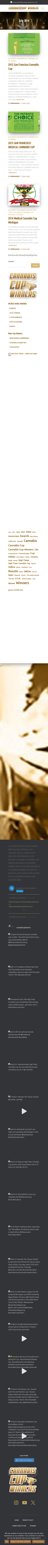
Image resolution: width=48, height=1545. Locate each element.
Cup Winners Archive (24, 210)
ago (25, 103)
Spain (10, 575)
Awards (24, 535)
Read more (20, 99)
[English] (14, 255)
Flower (27, 557)
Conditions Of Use (19, 1526)
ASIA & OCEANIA (15, 322)
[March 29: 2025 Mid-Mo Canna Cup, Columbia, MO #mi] (24, 1208)
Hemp (15, 560)
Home (17, 1520)
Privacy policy (38, 1541)
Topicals (11, 578)
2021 (13, 532)
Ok (7, 1541)
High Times (23, 560)
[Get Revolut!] (24, 751)
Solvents (34, 571)
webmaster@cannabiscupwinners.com (25, 2)
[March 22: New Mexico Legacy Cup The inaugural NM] (24, 1306)
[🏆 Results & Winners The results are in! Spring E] (24, 1371)
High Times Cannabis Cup (19, 563)
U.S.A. (18, 578)
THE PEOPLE (14, 347)
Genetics (34, 557)
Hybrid (33, 563)
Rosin (21, 572)
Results (13, 571)
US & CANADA (14, 313)
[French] (17, 255)
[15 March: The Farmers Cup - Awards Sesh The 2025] (24, 1403)
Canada (20, 541)
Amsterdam (13, 536)
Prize (30, 567)
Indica (11, 567)
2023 (23, 532)
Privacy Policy (28, 1520)
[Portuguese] (32, 255)
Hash (10, 560)
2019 (9, 532)
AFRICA (12, 326)
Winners (22, 583)
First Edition (20, 557)
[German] (21, 255)
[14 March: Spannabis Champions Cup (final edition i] (24, 1436)
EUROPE (12, 308)
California (12, 541)
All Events (12, 58)
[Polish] (28, 255)
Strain (23, 575)
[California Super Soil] (24, 620)
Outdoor (24, 567)
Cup (32, 553)
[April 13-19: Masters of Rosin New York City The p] (24, 981)
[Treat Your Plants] (24, 440)
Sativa (27, 571)
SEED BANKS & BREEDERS (19, 338)
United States (26, 578)
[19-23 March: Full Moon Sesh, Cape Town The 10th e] (24, 1241)
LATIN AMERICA (15, 317)
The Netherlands (33, 575)
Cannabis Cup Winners (21, 549)
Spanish (17, 575)
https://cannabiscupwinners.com (21, 906)
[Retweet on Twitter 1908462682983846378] (14, 910)
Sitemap (33, 1526)
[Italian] (25, 255)
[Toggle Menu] (43, 9)
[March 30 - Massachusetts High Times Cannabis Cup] (24, 1078)
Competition (13, 553)
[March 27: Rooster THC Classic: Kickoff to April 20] (24, 1273)
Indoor (18, 567)
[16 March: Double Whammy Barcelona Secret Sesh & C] (24, 1338)
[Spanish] (36, 255)
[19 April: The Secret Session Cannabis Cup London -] (24, 948)
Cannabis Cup (16, 545)
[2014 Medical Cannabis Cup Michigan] (24, 195)
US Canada (12, 61)
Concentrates (24, 553)
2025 (34, 532)
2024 (28, 532)
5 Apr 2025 (30, 898)
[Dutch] (10, 255)
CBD (36, 549)
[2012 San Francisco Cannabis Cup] (24, 43)
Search (11, 261)
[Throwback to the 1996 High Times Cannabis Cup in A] (24, 1013)
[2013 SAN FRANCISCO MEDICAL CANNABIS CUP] (24, 122)
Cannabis (30, 540)
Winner (11, 583)
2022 (18, 532)
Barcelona (34, 536)
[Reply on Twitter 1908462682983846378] (10, 910)
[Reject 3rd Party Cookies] (45, 1538)
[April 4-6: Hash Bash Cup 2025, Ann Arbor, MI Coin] (24, 1143)
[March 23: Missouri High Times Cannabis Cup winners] (24, 1176)
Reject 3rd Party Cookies (20, 1541)
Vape (34, 578)
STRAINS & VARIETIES (17, 343)
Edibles (11, 557)
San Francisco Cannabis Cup (27, 58)
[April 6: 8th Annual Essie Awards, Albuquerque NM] (24, 1046)
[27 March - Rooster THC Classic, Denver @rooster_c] (24, 1111)
